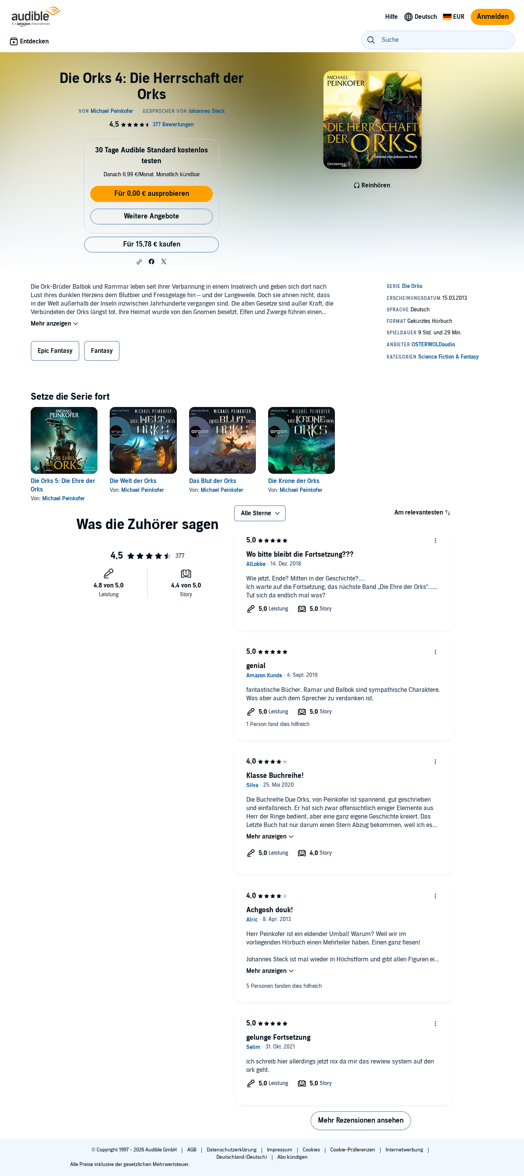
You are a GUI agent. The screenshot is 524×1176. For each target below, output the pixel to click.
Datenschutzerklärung (232, 1150)
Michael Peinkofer (63, 498)
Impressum (280, 1150)
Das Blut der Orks (212, 481)
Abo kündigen (292, 1157)
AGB (192, 1150)
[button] (139, 262)
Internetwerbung (405, 1150)
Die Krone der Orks (294, 481)
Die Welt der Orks (133, 481)
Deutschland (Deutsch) (242, 1157)
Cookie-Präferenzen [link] (352, 1150)
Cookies (312, 1150)
